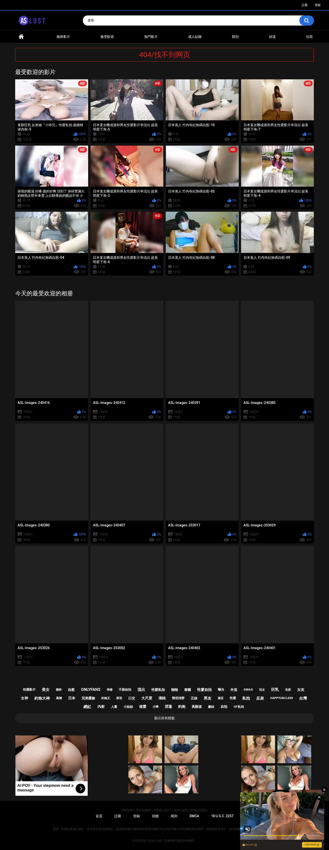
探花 (119, 698)
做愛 (142, 706)
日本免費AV (143, 810)
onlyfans (90, 689)
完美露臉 (88, 698)
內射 (101, 706)
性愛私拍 (158, 690)
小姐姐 (128, 706)
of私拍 (239, 706)
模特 (59, 689)
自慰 (71, 690)
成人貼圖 (195, 37)
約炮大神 (42, 698)
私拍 (246, 698)
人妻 (114, 706)
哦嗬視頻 (127, 810)
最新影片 (63, 37)
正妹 (194, 698)
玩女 (262, 689)
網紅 (87, 706)
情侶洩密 (178, 698)
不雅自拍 (125, 689)
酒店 (221, 698)
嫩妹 (211, 706)
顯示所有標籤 (164, 718)
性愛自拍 (204, 689)
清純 (162, 698)
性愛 (233, 698)
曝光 (221, 689)
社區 (309, 37)
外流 (233, 690)
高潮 (59, 698)
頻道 (272, 37)
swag (248, 689)
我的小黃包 (180, 810)
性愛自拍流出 (199, 810)
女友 (300, 689)
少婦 (155, 706)
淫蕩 (168, 706)
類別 (235, 37)
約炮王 (105, 698)
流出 (141, 689)
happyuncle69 (281, 698)
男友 (207, 698)
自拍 (224, 706)
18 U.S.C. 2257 (222, 816)
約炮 (181, 706)
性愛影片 (29, 689)
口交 (131, 698)
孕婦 (109, 689)
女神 (24, 698)
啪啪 (174, 690)
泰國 (187, 690)
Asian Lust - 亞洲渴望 (162, 840)
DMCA (194, 816)
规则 (174, 816)
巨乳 (275, 689)
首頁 (21, 37)
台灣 (303, 698)
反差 (260, 698)
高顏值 (197, 706)
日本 (71, 698)
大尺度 (146, 698)
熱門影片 (151, 37)
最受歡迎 (107, 37)
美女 (46, 689)
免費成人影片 (162, 810)
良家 (288, 689)
